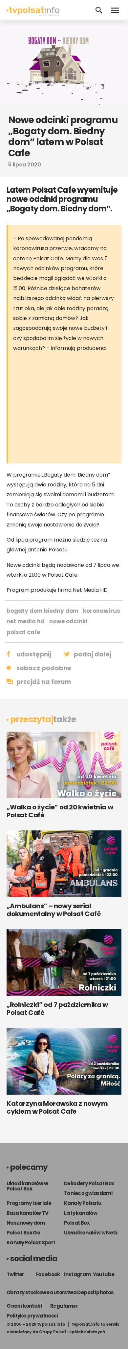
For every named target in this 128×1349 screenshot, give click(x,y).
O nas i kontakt (24, 1305)
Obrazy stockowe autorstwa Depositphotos (60, 1292)
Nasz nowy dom (26, 1222)
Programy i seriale (29, 1203)
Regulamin (63, 1305)
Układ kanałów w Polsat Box (27, 1186)
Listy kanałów (80, 1213)
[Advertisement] (68, 409)
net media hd (26, 621)
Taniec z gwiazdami (88, 1193)
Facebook (47, 1274)
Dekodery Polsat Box (89, 1183)
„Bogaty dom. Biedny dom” (76, 475)
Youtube (104, 1274)
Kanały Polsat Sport (31, 1242)
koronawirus (101, 611)
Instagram (77, 1274)
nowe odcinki (68, 621)
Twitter (15, 1274)
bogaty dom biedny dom (42, 611)
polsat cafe (23, 632)
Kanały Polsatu (83, 1203)
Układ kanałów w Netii (90, 1232)
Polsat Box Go (23, 1232)
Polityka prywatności (32, 1315)
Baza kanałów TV (27, 1213)
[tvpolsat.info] (33, 14)
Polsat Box (77, 1222)
